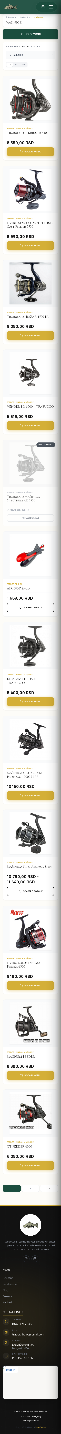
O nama (7, 1296)
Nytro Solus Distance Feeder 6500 (25, 965)
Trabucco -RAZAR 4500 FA (28, 317)
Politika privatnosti (31, 1420)
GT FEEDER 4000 (19, 1146)
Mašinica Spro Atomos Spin (29, 867)
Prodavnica (24, 17)
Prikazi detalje (30, 517)
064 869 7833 (22, 1324)
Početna (12, 17)
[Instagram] (35, 1258)
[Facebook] (26, 1258)
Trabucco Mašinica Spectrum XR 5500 (23, 499)
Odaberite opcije (33, 607)
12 (9, 64)
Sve (23, 64)
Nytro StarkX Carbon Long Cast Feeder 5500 (30, 225)
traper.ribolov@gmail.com (28, 1334)
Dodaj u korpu (32, 151)
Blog (5, 1290)
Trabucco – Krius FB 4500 (27, 133)
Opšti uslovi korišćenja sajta (31, 1416)
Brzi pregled (32, 104)
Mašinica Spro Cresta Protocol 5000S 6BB (24, 775)
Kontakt (7, 1302)
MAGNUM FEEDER (21, 1057)
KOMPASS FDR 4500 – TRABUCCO (22, 681)
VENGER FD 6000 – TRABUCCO (30, 407)
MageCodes (40, 1427)
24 (16, 64)
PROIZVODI (33, 34)
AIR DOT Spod (18, 588)
